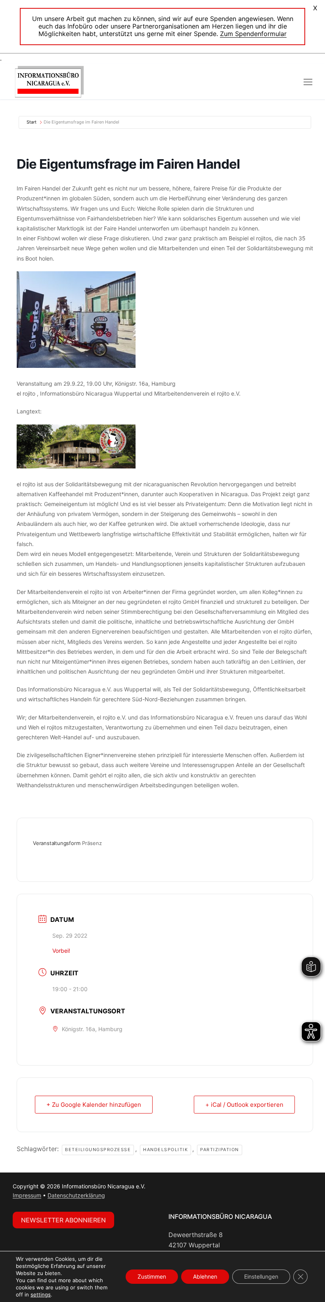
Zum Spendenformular (253, 34)
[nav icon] (308, 81)
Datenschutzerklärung (76, 1195)
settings (41, 1294)
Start (31, 122)
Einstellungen (261, 1276)
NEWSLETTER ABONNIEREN (63, 1220)
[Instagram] (192, 1188)
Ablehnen (205, 1276)
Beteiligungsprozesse (98, 1149)
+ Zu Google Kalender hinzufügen (93, 1104)
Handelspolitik (165, 1149)
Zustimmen (152, 1276)
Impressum (27, 1195)
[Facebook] (176, 1188)
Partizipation (219, 1149)
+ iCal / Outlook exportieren (244, 1104)
